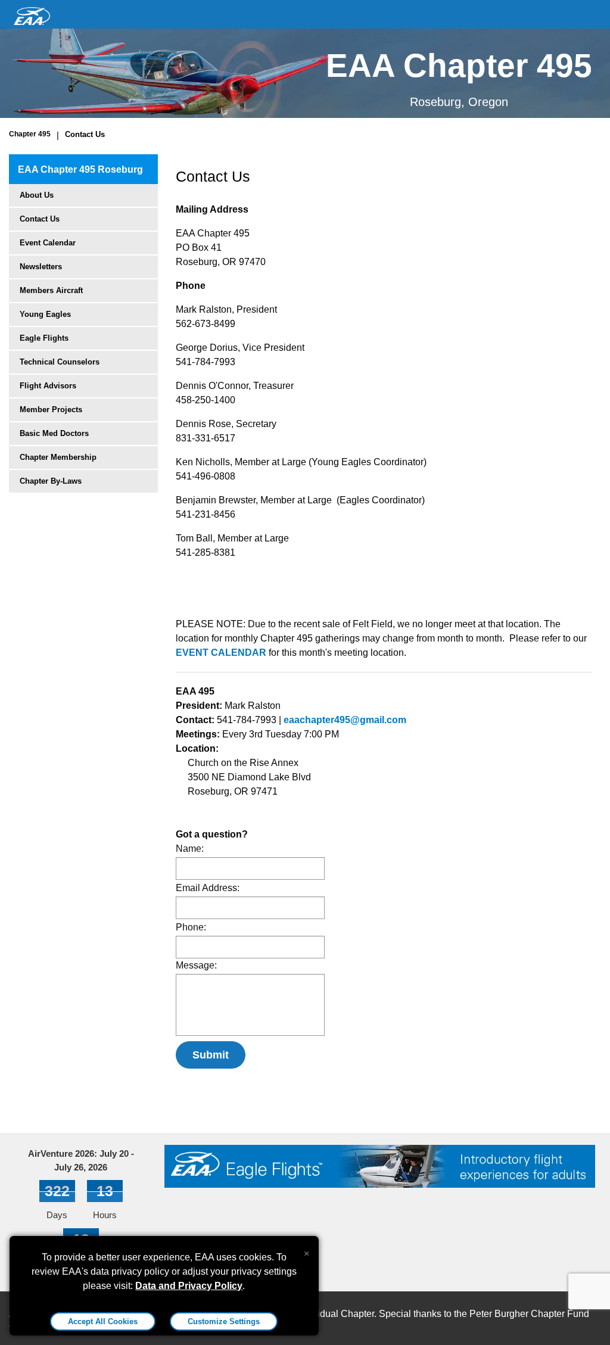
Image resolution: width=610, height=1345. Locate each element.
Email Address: (207, 888)
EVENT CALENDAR (221, 652)
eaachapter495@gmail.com (345, 720)
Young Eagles (45, 314)
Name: (190, 848)
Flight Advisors (48, 385)
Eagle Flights (44, 338)
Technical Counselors (59, 361)
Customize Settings (224, 1321)
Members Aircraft (51, 290)
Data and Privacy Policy (188, 1286)
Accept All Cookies (103, 1321)
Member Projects (51, 409)
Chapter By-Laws (51, 481)
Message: (196, 965)
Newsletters (41, 266)
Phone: (191, 927)
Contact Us (85, 134)
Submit (210, 1055)
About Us (37, 195)
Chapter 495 (30, 134)
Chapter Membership (58, 457)
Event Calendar (48, 242)
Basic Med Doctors (54, 433)
